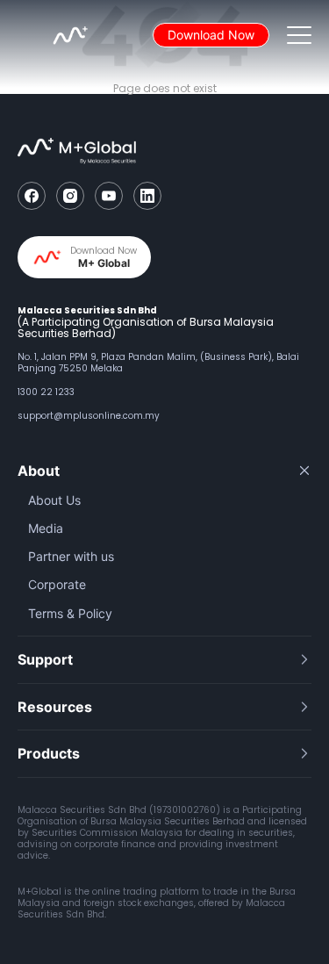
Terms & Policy (70, 613)
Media (45, 528)
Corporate (57, 584)
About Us (54, 500)
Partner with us (71, 556)
